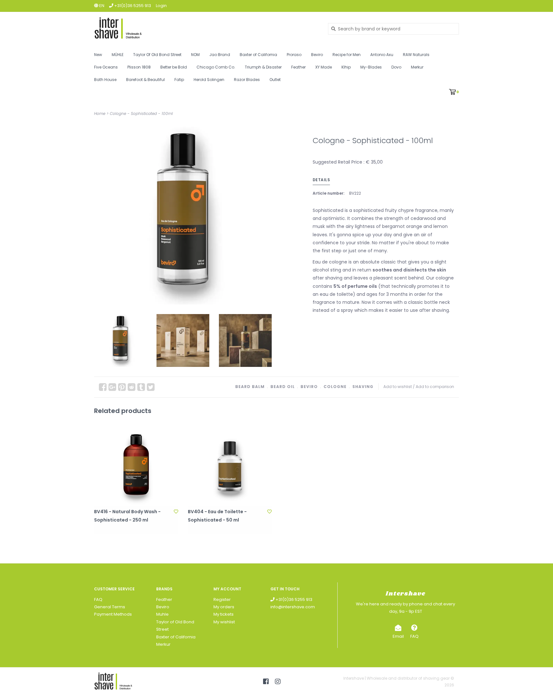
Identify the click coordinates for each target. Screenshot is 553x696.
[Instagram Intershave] (277, 681)
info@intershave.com (292, 607)
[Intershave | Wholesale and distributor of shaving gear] (206, 29)
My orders (223, 607)
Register (222, 599)
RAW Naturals (416, 54)
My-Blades (371, 67)
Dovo (396, 67)
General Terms (109, 607)
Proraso (294, 54)
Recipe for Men (347, 54)
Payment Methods (113, 614)
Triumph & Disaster (263, 67)
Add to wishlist (397, 386)
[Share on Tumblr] (141, 387)
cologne (335, 386)
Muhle (162, 614)
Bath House (105, 79)
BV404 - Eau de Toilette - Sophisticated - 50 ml (217, 515)
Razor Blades (247, 79)
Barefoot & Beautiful (145, 79)
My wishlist (224, 622)
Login (161, 6)
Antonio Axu (381, 54)
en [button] (101, 6)
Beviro (317, 54)
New (98, 54)
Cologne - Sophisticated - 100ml (141, 113)
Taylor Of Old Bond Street (157, 54)
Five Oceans (106, 67)
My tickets (223, 614)
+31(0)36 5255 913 (293, 599)
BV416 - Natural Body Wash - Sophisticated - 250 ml (127, 515)
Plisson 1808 (139, 67)
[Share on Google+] (112, 387)
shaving (362, 386)
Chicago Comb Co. (215, 67)
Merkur (417, 67)
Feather (298, 67)
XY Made (323, 67)
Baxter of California (258, 54)
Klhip (346, 67)
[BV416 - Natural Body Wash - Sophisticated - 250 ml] (136, 464)
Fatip (179, 79)
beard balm (250, 386)
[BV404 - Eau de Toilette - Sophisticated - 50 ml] (230, 464)
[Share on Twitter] (151, 387)
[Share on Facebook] (103, 387)
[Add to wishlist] (176, 511)
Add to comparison (435, 386)
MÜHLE (118, 54)
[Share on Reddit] (131, 387)
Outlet (275, 79)
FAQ (98, 599)
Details (321, 179)
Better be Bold (173, 67)
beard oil (282, 386)
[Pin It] (122, 387)
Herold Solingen (209, 79)
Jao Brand (219, 54)
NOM (195, 54)
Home (99, 113)
